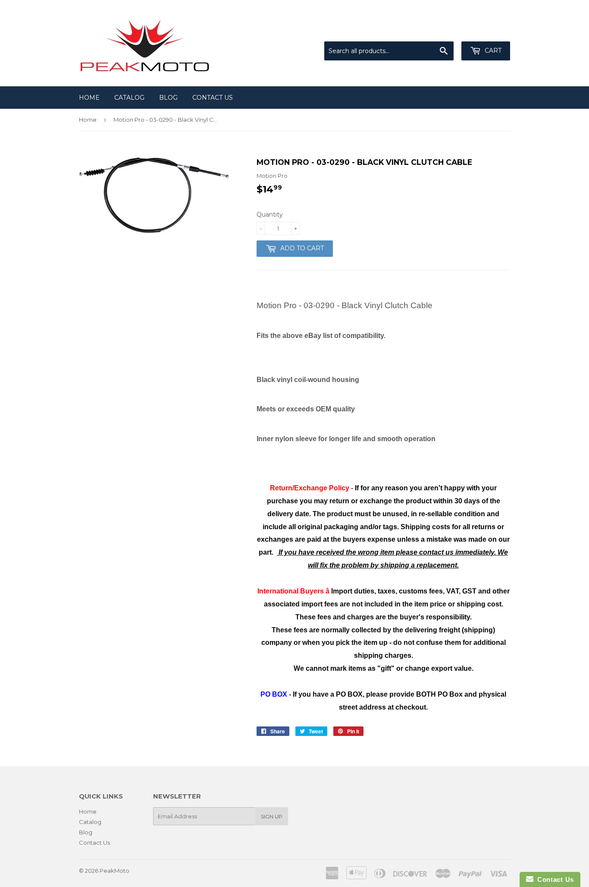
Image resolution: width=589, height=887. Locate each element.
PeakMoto (114, 870)
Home (89, 97)
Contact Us (212, 97)
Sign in (438, 31)
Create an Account (485, 31)
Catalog (129, 97)
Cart (492, 50)
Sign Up (271, 816)
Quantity (270, 214)
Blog (168, 97)
